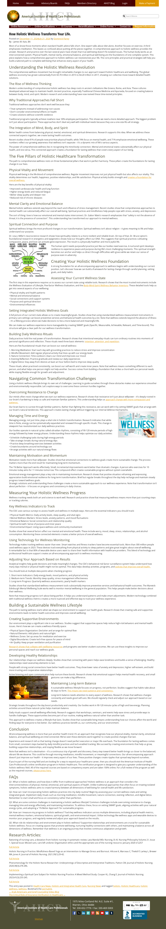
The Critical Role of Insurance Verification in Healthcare (37, 894)
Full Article (14, 847)
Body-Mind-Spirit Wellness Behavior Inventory (106, 285)
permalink (47, 888)
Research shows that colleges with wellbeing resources (36, 646)
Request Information (145, 26)
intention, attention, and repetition (102, 341)
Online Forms (108, 26)
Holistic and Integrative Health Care (69, 886)
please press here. (42, 770)
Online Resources (21, 26)
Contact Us (125, 26)
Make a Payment (147, 3)
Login (124, 3)
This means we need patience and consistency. (90, 690)
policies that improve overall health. (133, 566)
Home (16, 3)
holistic (116, 886)
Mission (30, 3)
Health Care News (42, 886)
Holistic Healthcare (130, 886)
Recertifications (87, 26)
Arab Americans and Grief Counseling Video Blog (34, 891)
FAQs (67, 3)
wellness (22, 888)
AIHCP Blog (109, 3)
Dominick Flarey (61, 38)
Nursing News (94, 886)
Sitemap (39, 919)
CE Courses (68, 26)
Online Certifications (46, 26)
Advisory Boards (49, 3)
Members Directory (86, 3)
